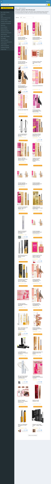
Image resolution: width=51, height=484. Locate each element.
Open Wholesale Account (7, 7)
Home (16, 8)
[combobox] (28, 17)
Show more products (33, 435)
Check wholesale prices (38, 68)
